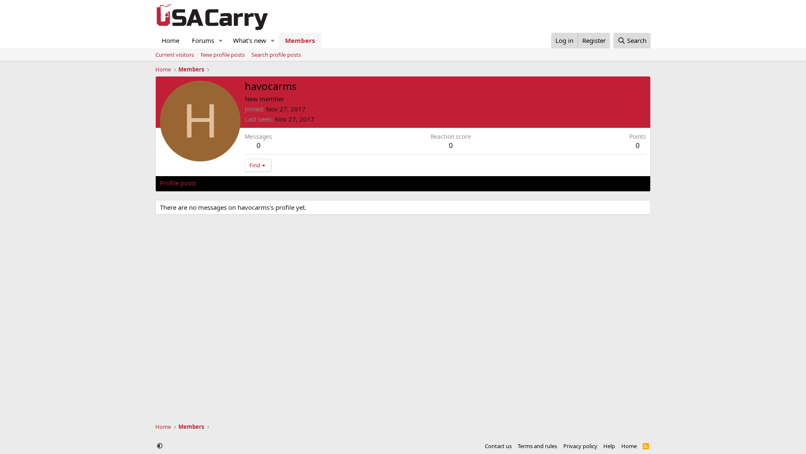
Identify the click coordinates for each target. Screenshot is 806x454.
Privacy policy (580, 446)
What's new (249, 40)
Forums (203, 40)
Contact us (498, 446)
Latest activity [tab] (224, 183)
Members (300, 40)
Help (609, 446)
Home (170, 40)
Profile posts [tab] (178, 183)
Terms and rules (537, 446)
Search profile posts (276, 54)
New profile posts (223, 54)
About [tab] (294, 183)
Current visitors (174, 54)
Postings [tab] (264, 183)
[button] (221, 40)
